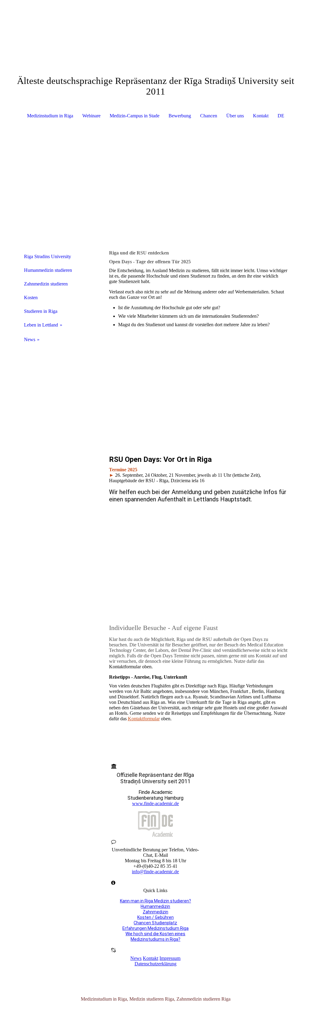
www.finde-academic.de (155, 803)
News (29, 339)
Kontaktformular (144, 718)
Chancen (208, 115)
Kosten (31, 297)
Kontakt (260, 115)
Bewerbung (180, 115)
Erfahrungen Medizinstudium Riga (155, 928)
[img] (155, 23)
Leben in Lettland (41, 324)
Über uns (235, 115)
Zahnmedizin (155, 911)
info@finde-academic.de (155, 871)
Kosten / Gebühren (155, 917)
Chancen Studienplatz (155, 922)
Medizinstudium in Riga (50, 115)
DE (281, 115)
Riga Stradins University (47, 256)
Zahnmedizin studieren (46, 283)
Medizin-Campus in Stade (134, 115)
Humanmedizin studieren (48, 270)
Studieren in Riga (40, 311)
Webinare (91, 115)
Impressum (169, 958)
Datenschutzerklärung (155, 963)
